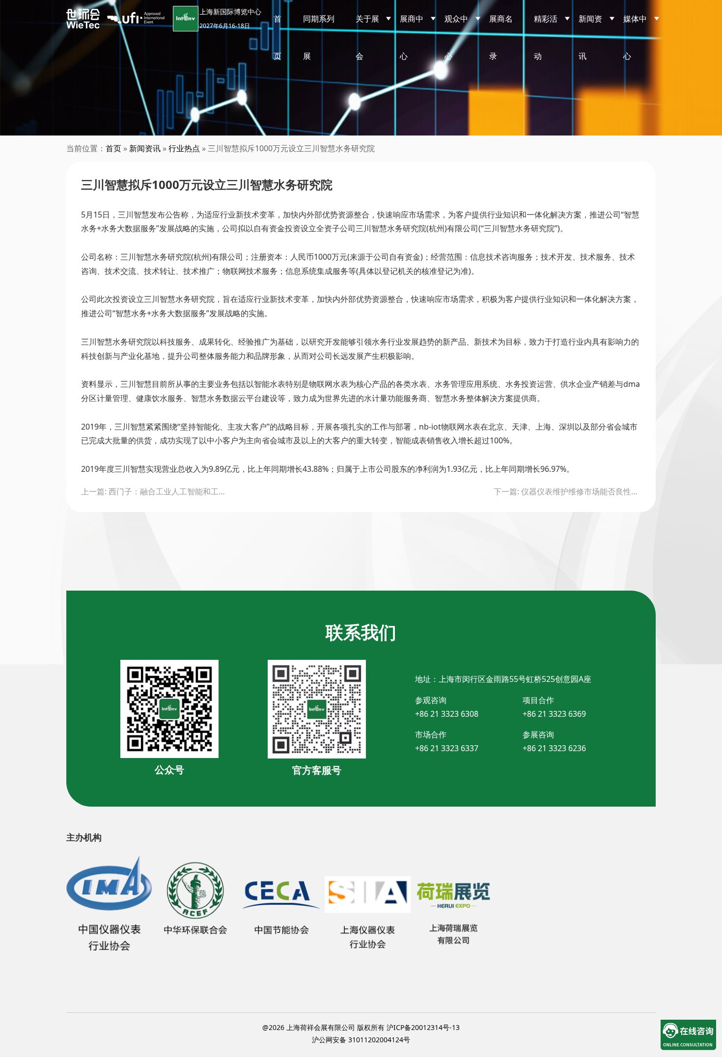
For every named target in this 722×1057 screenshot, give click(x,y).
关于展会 (367, 37)
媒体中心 (635, 37)
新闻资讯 (145, 148)
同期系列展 (318, 37)
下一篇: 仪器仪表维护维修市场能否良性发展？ (567, 491)
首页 (277, 37)
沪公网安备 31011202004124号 (361, 1039)
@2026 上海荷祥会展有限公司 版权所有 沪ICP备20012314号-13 (361, 1027)
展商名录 (501, 37)
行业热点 (184, 148)
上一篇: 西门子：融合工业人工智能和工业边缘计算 (154, 491)
